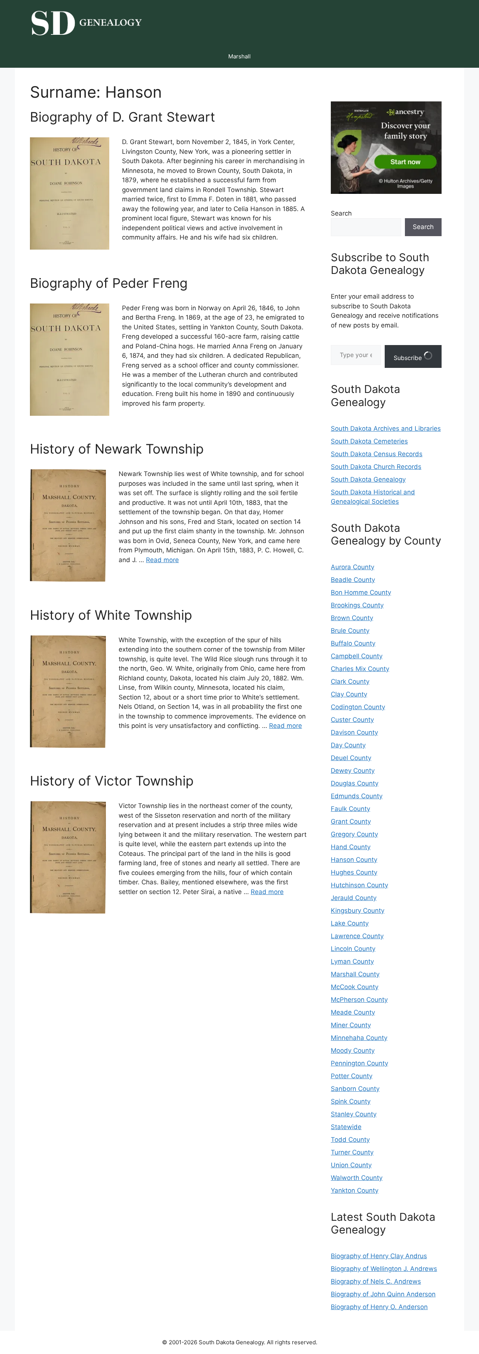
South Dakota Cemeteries (369, 441)
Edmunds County (356, 796)
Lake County (350, 923)
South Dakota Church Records (376, 466)
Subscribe (409, 358)
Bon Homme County (361, 592)
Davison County (354, 732)
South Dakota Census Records (376, 454)
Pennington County (359, 1063)
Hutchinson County (359, 885)
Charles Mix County (360, 669)
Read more (162, 560)
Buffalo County (353, 643)
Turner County (352, 1152)
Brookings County (357, 605)
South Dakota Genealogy (368, 479)
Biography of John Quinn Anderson (383, 1294)
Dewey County (353, 770)
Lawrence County (357, 936)
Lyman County (352, 961)
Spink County (350, 1101)
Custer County (352, 719)
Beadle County (353, 579)
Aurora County (352, 567)
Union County (351, 1165)
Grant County (351, 821)
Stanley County (353, 1114)
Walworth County (356, 1177)
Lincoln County (353, 948)
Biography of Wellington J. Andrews (384, 1268)
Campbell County (356, 656)
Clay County (349, 694)
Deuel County (351, 758)
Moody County (353, 1050)
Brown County (352, 618)
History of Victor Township (111, 781)
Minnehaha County (359, 1038)
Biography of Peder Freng (108, 283)
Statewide (346, 1127)
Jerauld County (353, 898)
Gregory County (354, 834)
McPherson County (359, 999)
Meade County (353, 1012)
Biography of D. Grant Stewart (122, 117)
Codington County (358, 707)
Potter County (351, 1076)
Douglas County (354, 783)
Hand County (350, 847)
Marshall (239, 56)
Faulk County (350, 808)
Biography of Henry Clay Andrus (379, 1256)
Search (341, 213)
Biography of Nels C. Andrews (376, 1281)
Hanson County (354, 859)
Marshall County (355, 974)
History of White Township (111, 615)
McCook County (354, 987)
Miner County (351, 1025)
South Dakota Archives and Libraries (386, 428)
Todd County (350, 1139)
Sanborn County (355, 1088)
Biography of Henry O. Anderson (379, 1307)
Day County (348, 745)
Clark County (350, 681)
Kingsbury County (357, 910)
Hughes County (354, 872)
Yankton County (354, 1190)
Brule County (350, 630)
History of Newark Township (117, 449)
